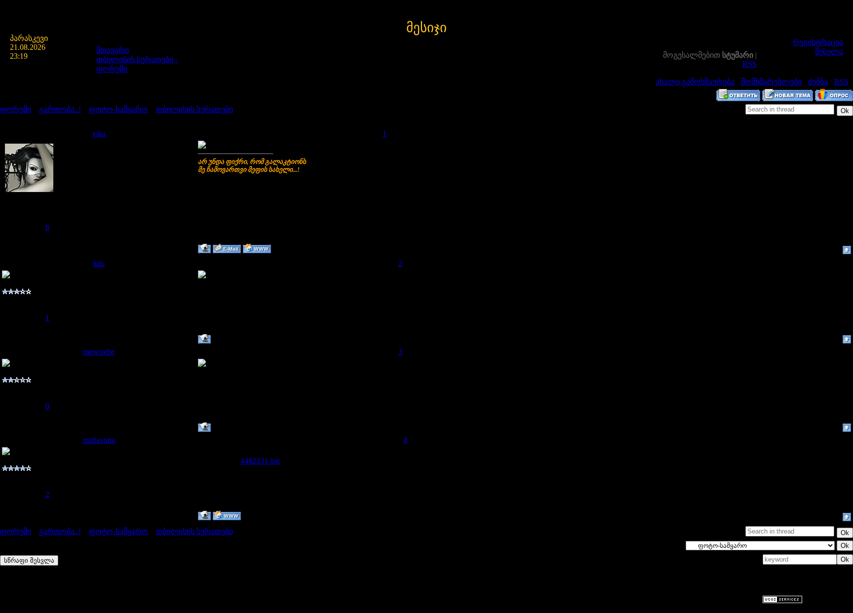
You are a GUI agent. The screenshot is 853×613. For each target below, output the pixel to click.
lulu (99, 263)
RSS (749, 64)
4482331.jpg (260, 461)
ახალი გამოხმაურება (695, 81)
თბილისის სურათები (194, 109)
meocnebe (99, 351)
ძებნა (818, 81)
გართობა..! (60, 109)
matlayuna (99, 440)
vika (99, 133)
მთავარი (112, 50)
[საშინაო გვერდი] (257, 248)
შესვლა (829, 51)
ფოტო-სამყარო (118, 109)
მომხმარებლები (771, 81)
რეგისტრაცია (818, 42)
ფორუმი (15, 109)
